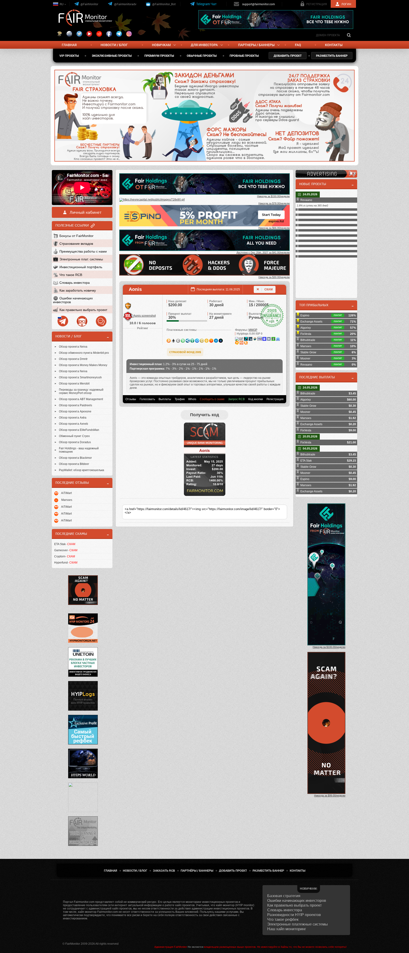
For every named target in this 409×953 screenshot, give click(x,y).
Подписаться (241, 110)
